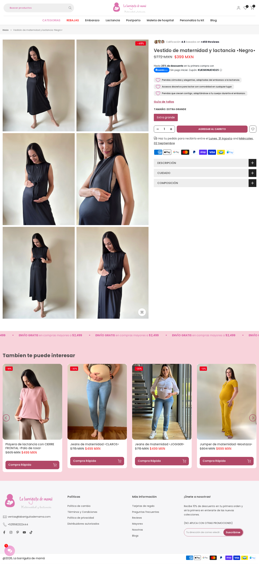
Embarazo (92, 20)
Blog (213, 20)
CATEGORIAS (51, 20)
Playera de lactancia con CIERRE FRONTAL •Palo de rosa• (29, 446)
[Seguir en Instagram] (11, 532)
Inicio (6, 30)
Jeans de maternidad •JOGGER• (159, 444)
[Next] (252, 417)
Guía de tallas (164, 102)
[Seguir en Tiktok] (31, 532)
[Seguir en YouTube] (24, 532)
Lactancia (113, 20)
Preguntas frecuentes (145, 512)
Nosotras (137, 529)
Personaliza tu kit (192, 20)
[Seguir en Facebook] (4, 532)
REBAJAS (73, 20)
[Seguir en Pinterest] (17, 532)
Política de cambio (79, 506)
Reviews (137, 518)
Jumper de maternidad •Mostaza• (226, 444)
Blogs (135, 535)
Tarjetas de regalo (143, 506)
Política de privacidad (80, 518)
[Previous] (6, 417)
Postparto (133, 20)
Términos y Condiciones (82, 512)
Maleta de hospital (160, 20)
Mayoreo (137, 523)
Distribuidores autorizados (83, 523)
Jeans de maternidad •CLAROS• (94, 444)
